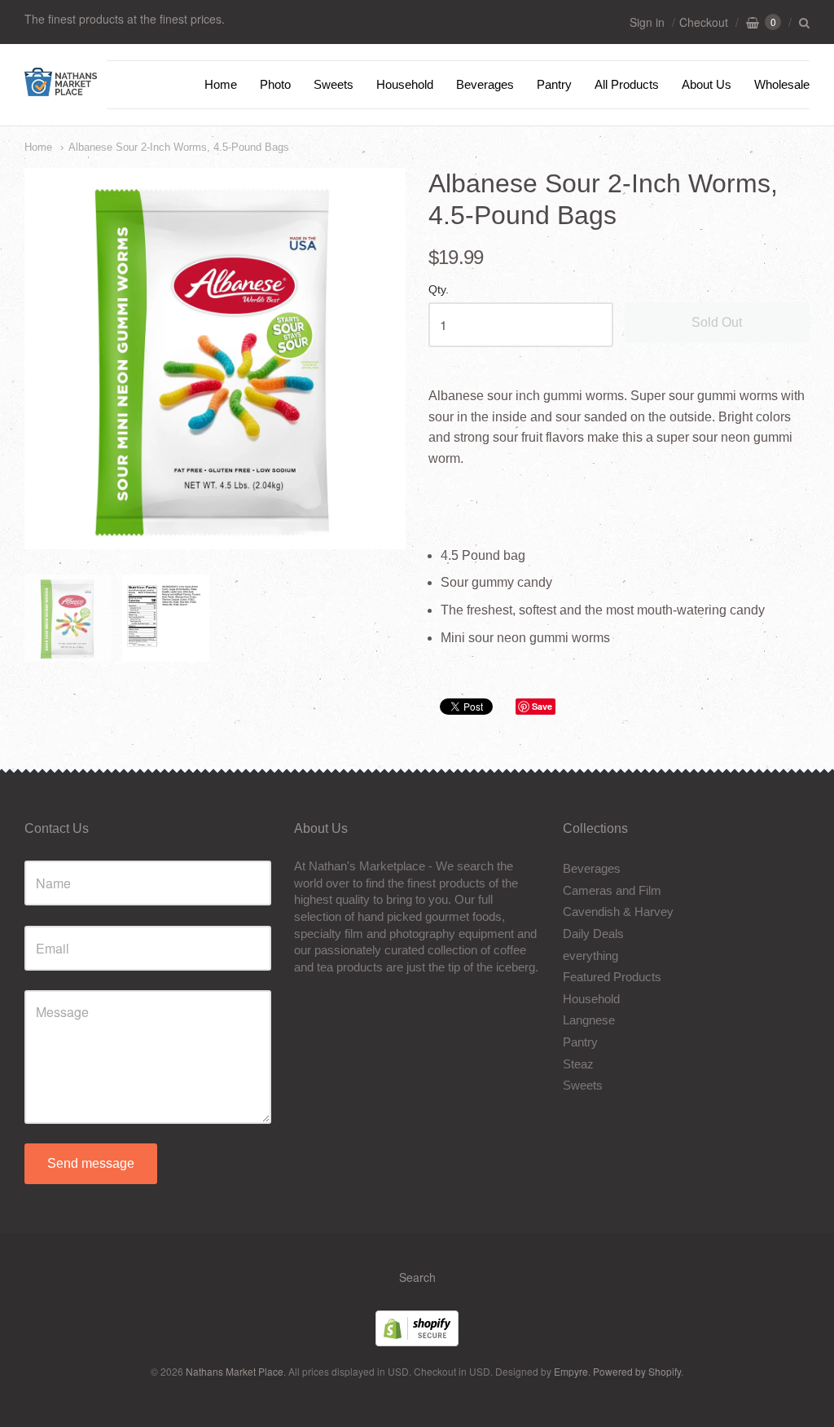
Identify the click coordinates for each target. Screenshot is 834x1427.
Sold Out (716, 322)
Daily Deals (593, 933)
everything (590, 955)
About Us (706, 84)
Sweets (333, 84)
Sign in (647, 22)
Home (220, 84)
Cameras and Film (612, 890)
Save (542, 706)
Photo (275, 84)
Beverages (485, 84)
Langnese (589, 1020)
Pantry (554, 84)
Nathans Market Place (234, 1371)
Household (404, 84)
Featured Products (612, 977)
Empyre (571, 1371)
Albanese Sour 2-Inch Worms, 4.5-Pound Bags (178, 147)
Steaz (578, 1064)
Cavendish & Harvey (618, 911)
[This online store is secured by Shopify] (417, 1341)
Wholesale (782, 84)
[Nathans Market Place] (60, 87)
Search (417, 1277)
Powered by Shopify (637, 1371)
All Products (627, 84)
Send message (90, 1163)
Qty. (438, 290)
